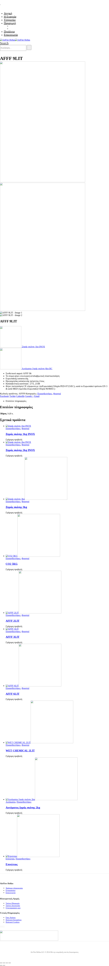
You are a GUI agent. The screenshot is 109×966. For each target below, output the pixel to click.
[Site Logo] (15, 40)
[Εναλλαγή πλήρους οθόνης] (4, 962)
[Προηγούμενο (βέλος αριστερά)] (1, 965)
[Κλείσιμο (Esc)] (10, 962)
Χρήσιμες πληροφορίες (14, 888)
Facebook (4, 396)
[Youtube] (1, 926)
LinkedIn (20, 396)
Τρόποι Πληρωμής (13, 903)
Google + (29, 396)
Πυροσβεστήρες (44, 393)
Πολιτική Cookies (12, 922)
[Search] (29, 47)
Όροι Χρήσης (11, 917)
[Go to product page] (57, 426)
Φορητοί (57, 393)
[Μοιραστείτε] (7, 962)
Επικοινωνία (11, 34)
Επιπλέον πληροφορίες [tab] (16, 401)
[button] (4, 43)
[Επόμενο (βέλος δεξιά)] (4, 965)
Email (36, 396)
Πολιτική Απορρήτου (13, 920)
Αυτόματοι (10, 802)
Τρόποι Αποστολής (13, 906)
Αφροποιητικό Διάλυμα (20, 28)
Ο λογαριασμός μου (13, 908)
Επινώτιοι (10, 859)
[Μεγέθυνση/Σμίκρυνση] (1, 962)
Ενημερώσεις (10, 890)
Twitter (12, 396)
